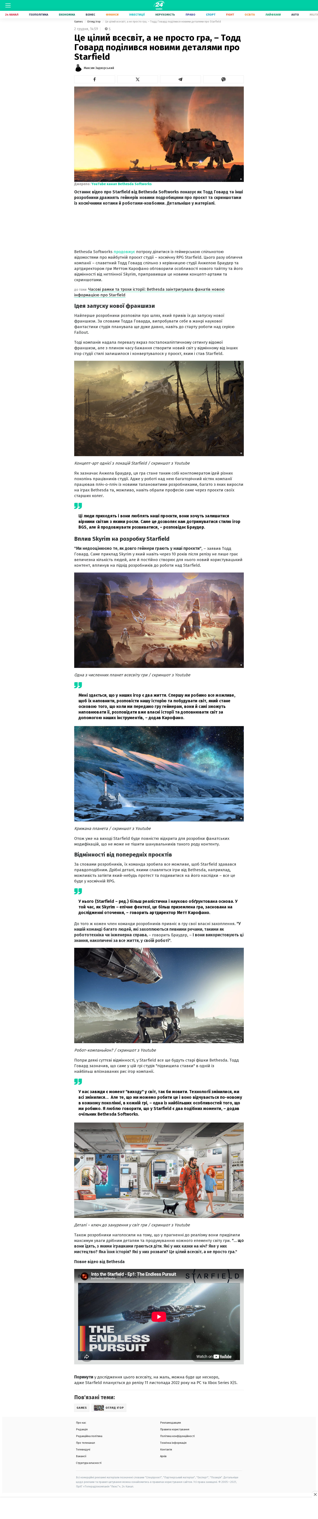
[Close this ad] (315, 1494)
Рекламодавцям (170, 1422)
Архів (163, 1456)
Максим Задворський (99, 68)
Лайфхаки (273, 14)
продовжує (124, 251)
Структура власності (88, 1462)
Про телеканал (85, 1442)
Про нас (81, 1422)
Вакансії (81, 1456)
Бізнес (90, 14)
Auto (295, 14)
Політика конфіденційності (177, 1436)
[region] (159, 1508)
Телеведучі (83, 1449)
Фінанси (112, 14)
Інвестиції (137, 14)
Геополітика (38, 14)
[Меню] (8, 5)
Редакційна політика (89, 1436)
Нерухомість (165, 14)
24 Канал (11, 14)
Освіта (250, 14)
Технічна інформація (173, 1442)
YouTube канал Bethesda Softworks (122, 184)
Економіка (67, 14)
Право (190, 14)
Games (79, 21)
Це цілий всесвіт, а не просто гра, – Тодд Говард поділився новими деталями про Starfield (163, 21)
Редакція (82, 1429)
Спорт (210, 14)
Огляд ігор (94, 21)
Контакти (166, 1449)
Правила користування (174, 1429)
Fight (230, 14)
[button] (94, 79)
